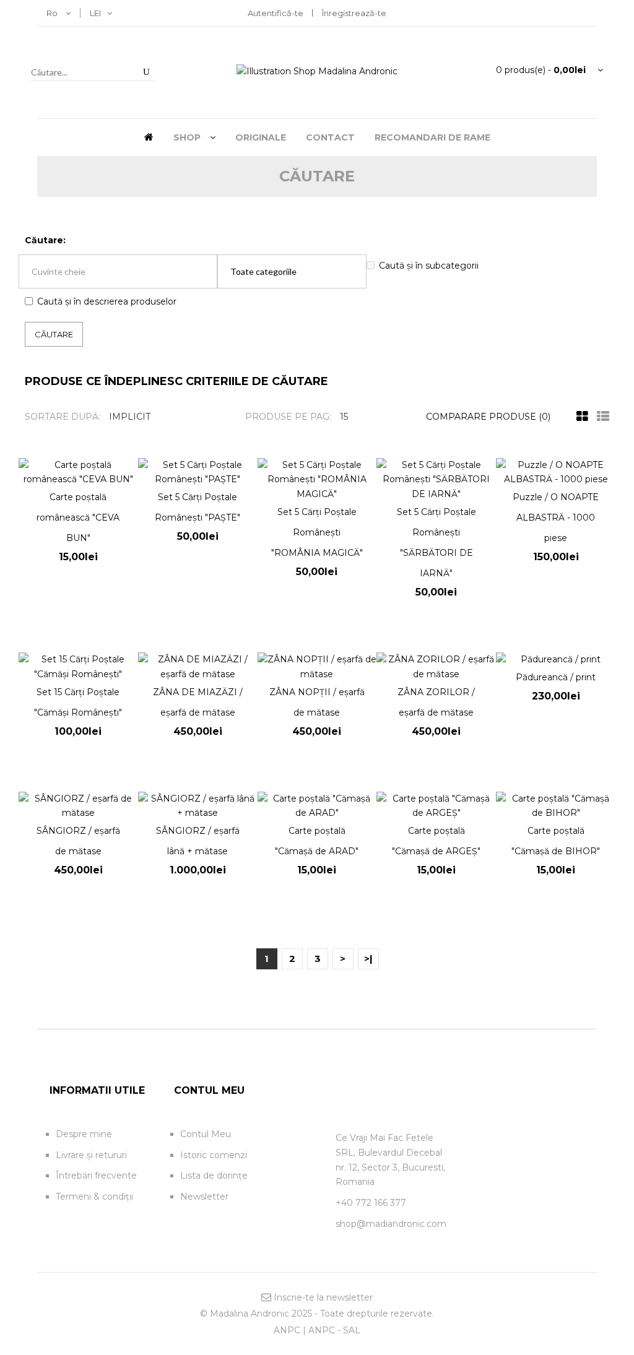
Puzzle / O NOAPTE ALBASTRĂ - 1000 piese (556, 517)
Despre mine (84, 1134)
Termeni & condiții (94, 1196)
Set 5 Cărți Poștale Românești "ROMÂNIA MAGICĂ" (317, 532)
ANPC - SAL (334, 1330)
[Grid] (579, 416)
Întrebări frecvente (96, 1175)
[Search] (146, 72)
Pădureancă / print (556, 677)
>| (368, 958)
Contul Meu (205, 1134)
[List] (600, 416)
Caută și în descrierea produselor (106, 301)
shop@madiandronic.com (391, 1223)
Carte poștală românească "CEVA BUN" (78, 517)
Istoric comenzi (213, 1155)
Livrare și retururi (91, 1155)
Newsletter (204, 1196)
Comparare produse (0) (488, 416)
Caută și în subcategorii (429, 265)
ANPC (287, 1330)
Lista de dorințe (214, 1175)
